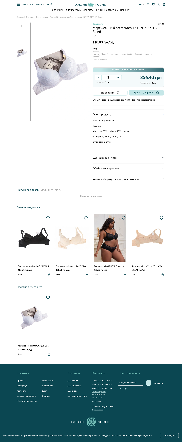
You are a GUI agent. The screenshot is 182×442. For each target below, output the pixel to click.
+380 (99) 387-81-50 (102, 388)
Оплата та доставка (26, 396)
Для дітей (88, 10)
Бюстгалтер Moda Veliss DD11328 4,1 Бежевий (148, 266)
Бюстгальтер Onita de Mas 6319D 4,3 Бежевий (72, 266)
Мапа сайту (47, 380)
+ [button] (118, 77)
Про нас (21, 380)
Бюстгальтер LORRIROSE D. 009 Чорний (110, 266)
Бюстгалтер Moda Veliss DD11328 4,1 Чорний (34, 266)
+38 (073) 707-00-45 (102, 380)
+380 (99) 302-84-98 (102, 384)
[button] (142, 4)
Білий (96, 54)
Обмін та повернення (27, 401)
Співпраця (22, 385)
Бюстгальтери (42, 17)
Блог (44, 390)
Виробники (47, 385)
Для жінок (57, 10)
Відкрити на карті (97, 409)
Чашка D (54, 17)
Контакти (21, 390)
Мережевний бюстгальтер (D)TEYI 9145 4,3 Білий (34, 346)
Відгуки (46, 396)
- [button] (98, 77)
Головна (20, 17)
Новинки (125, 10)
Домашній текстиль (107, 10)
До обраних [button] (107, 92)
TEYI (94, 36)
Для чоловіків (73, 10)
